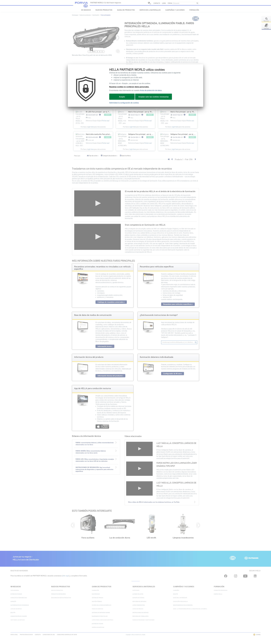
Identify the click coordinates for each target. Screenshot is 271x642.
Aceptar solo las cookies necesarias (153, 96)
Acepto (122, 96)
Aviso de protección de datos (151, 90)
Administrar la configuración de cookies (124, 102)
